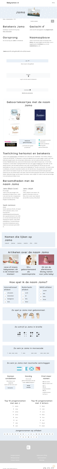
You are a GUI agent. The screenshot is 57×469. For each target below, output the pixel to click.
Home (4, 19)
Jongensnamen (9, 19)
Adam (43, 426)
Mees (43, 414)
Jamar (13, 243)
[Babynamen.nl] (28, 447)
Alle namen (47, 381)
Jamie (26, 243)
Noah (43, 406)
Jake (16, 423)
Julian (16, 412)
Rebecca (39, 163)
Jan (17, 420)
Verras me (10, 388)
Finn (43, 417)
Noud (43, 423)
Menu (53, 2)
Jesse (16, 414)
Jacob (41, 158)
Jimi (35, 243)
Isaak (34, 163)
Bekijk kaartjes (28, 386)
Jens (16, 417)
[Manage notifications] (54, 466)
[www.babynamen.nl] (12, 2)
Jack (16, 426)
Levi (43, 420)
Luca (43, 412)
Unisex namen (15, 460)
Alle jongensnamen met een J (47, 392)
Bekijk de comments (27, 93)
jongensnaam (13, 156)
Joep (16, 409)
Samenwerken (42, 458)
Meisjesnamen (15, 458)
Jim (31, 243)
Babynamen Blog (42, 455)
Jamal (7, 243)
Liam (43, 409)
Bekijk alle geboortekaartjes (27, 141)
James (19, 243)
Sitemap (41, 460)
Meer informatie (7, 31)
